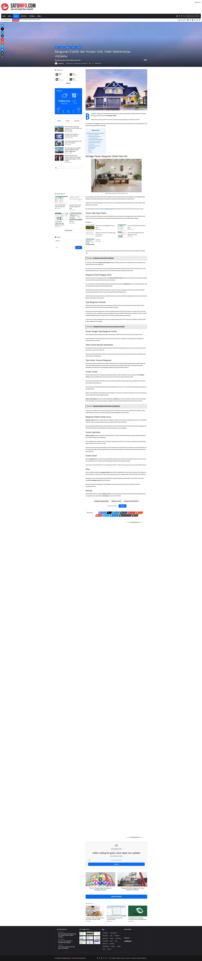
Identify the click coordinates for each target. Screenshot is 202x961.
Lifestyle (23, 16)
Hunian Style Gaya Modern (93, 135)
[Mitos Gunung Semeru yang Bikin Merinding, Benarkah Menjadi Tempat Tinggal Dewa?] (59, 150)
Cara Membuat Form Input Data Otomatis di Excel (114, 918)
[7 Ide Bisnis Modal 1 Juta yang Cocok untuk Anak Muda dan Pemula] (95, 911)
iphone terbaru (105, 938)
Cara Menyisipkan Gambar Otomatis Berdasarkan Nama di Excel (105, 539)
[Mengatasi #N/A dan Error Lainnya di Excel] (82, 942)
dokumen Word (105, 935)
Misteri (111, 941)
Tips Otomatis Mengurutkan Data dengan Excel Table (59, 223)
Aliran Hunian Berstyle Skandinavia (95, 141)
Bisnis (16, 16)
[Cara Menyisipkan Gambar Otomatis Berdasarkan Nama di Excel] (97, 938)
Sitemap (139, 958)
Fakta (111, 935)
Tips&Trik (79, 47)
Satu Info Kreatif (75, 958)
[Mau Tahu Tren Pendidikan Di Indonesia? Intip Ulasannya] (59, 136)
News (9, 16)
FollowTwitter (127, 929)
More (39, 16)
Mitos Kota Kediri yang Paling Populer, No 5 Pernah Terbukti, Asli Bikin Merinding (73, 128)
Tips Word (118, 946)
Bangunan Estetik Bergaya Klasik (94, 136)
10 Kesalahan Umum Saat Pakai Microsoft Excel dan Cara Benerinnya (137, 918)
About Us (123, 958)
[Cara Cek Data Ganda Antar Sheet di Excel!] (122, 228)
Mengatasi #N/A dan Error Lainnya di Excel (27, 19)
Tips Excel (113, 946)
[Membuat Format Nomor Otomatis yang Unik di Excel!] (90, 235)
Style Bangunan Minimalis (93, 138)
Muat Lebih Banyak (68, 230)
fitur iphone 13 (116, 935)
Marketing (67, 47)
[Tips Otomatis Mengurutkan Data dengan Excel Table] (122, 235)
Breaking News (105, 933)
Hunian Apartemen (92, 147)
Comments (76, 121)
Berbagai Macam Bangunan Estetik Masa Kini (95, 133)
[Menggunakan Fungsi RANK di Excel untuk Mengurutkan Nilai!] (97, 942)
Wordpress (109, 949)
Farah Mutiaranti (61, 63)
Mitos (116, 941)
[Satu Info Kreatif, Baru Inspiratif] (18, 6)
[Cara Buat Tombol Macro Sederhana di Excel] (89, 942)
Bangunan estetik (116, 501)
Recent (67, 121)
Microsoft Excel (118, 938)
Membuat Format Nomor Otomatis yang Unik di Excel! (75, 206)
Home (4, 16)
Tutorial (31, 16)
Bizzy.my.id (93, 113)
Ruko (89, 150)
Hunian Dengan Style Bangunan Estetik (95, 139)
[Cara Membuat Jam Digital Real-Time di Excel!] (90, 228)
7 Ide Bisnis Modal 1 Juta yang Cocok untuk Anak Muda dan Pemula (95, 918)
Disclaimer (118, 958)
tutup (98, 130)
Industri (61, 47)
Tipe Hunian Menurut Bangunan (94, 142)
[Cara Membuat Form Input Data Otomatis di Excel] (116, 911)
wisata (104, 949)
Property (73, 47)
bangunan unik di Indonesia (131, 501)
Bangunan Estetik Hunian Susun (94, 145)
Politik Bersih (112, 943)
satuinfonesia (127, 941)
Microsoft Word (105, 941)
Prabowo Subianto (106, 946)
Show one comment (116, 897)
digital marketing (113, 933)
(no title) (98, 239)
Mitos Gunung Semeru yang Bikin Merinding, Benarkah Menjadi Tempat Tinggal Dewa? (73, 149)
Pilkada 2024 (105, 943)
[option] (116, 538)
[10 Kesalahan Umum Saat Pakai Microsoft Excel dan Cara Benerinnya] (137, 911)
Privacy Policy (134, 958)
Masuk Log (144, 958)
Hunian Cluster (91, 144)
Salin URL (122, 506)
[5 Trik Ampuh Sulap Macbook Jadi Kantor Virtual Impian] (59, 143)
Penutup (90, 152)
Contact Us (128, 958)
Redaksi (114, 958)
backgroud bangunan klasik (101, 501)
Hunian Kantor (91, 149)
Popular (59, 121)
